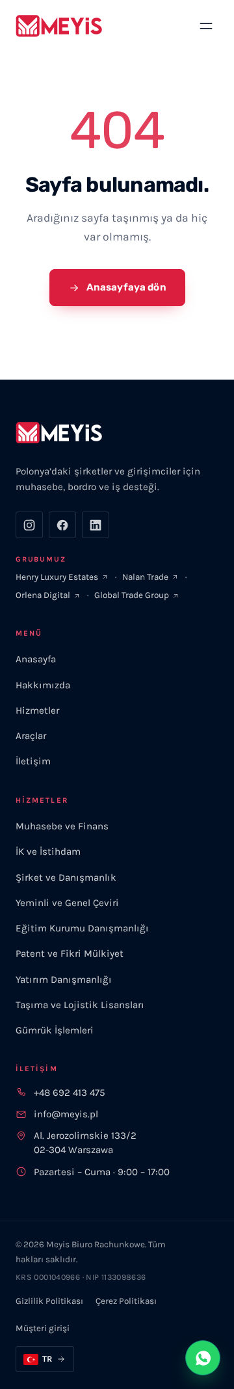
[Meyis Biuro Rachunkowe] (59, 26)
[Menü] (206, 26)
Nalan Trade (145, 577)
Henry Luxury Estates (57, 577)
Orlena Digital (43, 595)
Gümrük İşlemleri (55, 1030)
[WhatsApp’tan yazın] (202, 1357)
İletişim (33, 761)
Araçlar (31, 736)
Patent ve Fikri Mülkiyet (70, 953)
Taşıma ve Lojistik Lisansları (80, 1005)
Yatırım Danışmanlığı (64, 979)
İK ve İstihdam (48, 851)
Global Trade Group (131, 595)
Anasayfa (36, 659)
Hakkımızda (43, 685)
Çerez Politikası (126, 1301)
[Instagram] (29, 525)
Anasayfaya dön (126, 287)
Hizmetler (37, 710)
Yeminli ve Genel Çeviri (67, 903)
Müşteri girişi (43, 1328)
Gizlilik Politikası (49, 1301)
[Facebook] (62, 525)
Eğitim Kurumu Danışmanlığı (82, 928)
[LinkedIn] (95, 525)
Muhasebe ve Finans (62, 826)
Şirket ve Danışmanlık (66, 877)
